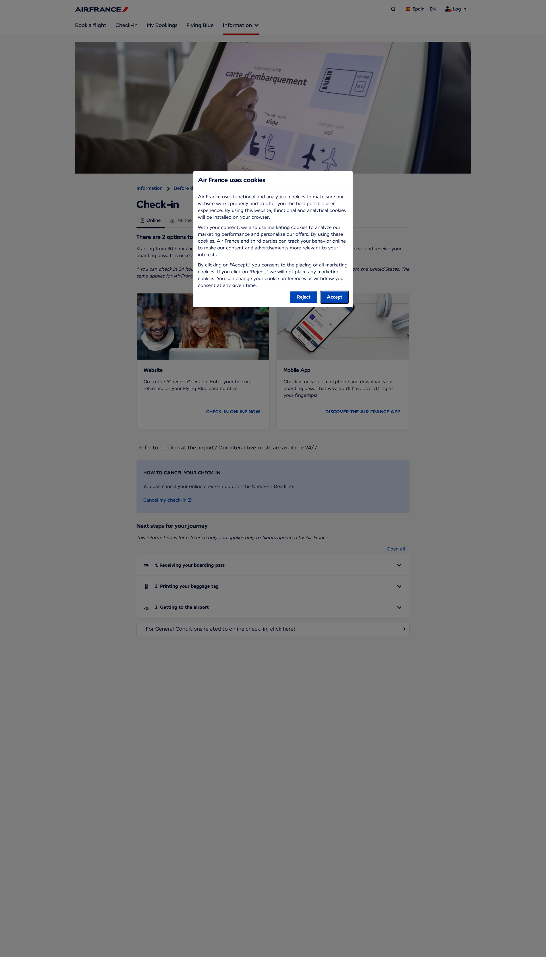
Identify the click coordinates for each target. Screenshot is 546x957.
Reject (304, 297)
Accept (334, 297)
